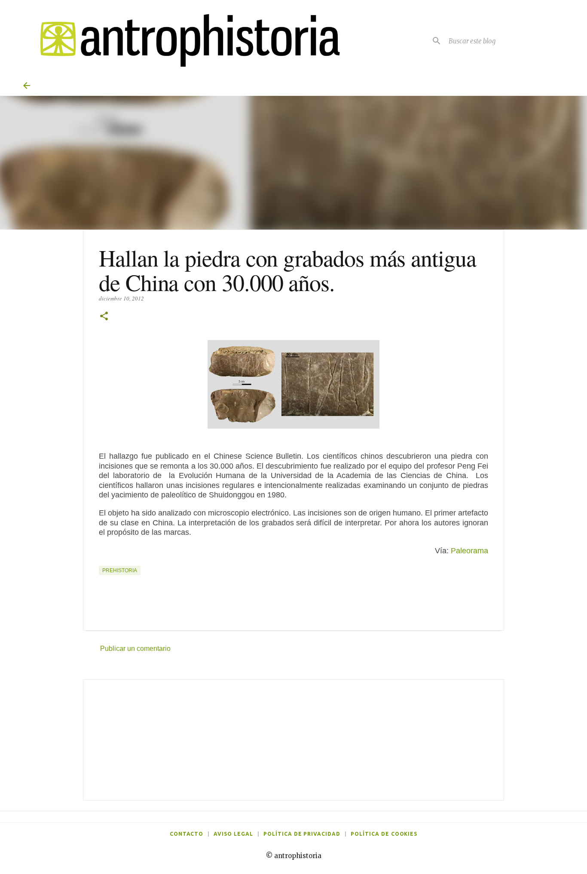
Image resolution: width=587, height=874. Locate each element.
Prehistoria (119, 570)
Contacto (187, 834)
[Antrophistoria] (184, 40)
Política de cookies (384, 834)
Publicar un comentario (135, 648)
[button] (104, 316)
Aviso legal (233, 834)
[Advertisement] (293, 740)
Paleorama (469, 550)
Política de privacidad (301, 834)
